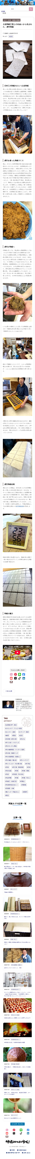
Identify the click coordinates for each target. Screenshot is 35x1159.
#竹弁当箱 (8, 771)
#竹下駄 (27, 764)
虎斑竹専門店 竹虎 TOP (14, 1152)
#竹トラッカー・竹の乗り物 (13, 764)
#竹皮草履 (8, 778)
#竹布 (28, 767)
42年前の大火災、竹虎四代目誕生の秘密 (14, 1042)
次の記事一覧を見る (17, 1124)
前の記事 (9, 691)
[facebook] (23, 674)
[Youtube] (11, 678)
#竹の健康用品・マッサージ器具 (14, 749)
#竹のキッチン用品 (11, 746)
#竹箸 (16, 778)
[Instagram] (11, 674)
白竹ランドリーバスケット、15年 (12, 968)
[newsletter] (11, 682)
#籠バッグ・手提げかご (12, 792)
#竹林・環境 (25, 771)
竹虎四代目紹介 (23, 1150)
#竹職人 (22, 781)
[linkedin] (23, 678)
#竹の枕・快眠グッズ (11, 753)
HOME (13, 1150)
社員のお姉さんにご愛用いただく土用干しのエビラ (17, 1018)
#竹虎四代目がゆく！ (11, 785)
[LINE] (19, 674)
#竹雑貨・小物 (9, 788)
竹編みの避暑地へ (8, 892)
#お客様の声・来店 (11, 725)
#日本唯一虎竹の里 (11, 739)
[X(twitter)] (15, 678)
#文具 (11, 36)
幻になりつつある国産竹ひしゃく (12, 1118)
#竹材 (16, 771)
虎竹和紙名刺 (20, 506)
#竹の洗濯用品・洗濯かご (12, 756)
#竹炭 (7, 774)
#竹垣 (7, 767)
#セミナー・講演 (10, 732)
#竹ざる (22, 739)
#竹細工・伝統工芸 (11, 781)
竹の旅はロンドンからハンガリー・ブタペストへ (17, 842)
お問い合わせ (26, 1152)
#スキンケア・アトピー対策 (13, 728)
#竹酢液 (23, 785)
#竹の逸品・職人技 (11, 760)
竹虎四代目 (19, 699)
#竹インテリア (24, 760)
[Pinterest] (15, 674)
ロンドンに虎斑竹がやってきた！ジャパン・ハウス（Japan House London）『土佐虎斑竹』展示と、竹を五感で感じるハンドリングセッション (17, 994)
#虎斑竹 (25, 792)
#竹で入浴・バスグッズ (12, 742)
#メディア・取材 (24, 732)
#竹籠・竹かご (26, 778)
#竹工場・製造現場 (17, 767)
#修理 (7, 735)
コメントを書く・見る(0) (18, 670)
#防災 (7, 795)
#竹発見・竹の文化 (17, 774)
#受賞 (14, 735)
